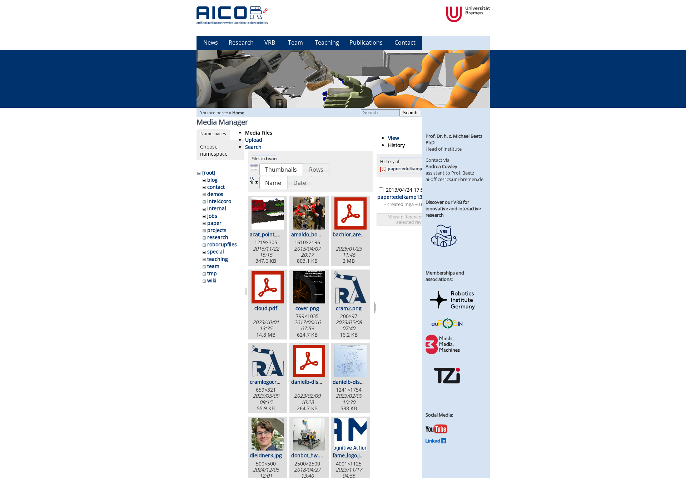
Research (241, 42)
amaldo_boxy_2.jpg (313, 234)
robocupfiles (222, 244)
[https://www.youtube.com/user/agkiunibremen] (436, 431)
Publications (366, 42)
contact (216, 186)
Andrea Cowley (441, 166)
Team (295, 42)
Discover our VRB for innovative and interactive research (453, 208)
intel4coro (219, 201)
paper (214, 223)
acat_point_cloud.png (275, 234)
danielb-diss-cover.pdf (318, 381)
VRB (269, 42)
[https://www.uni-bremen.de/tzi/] (447, 390)
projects (217, 230)
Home (238, 113)
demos (215, 194)
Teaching (327, 42)
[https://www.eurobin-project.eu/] (447, 327)
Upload (253, 139)
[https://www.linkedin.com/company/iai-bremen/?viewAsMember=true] (436, 441)
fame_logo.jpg (349, 455)
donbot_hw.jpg (309, 455)
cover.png (307, 308)
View (393, 138)
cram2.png (349, 308)
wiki (212, 280)
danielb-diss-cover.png (360, 381)
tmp (212, 273)
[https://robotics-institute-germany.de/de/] (452, 311)
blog (212, 179)
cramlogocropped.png (276, 381)
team (213, 266)
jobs (212, 215)
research (217, 237)
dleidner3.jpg (266, 455)
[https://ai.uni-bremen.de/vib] (443, 252)
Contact (405, 42)
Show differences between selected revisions (415, 219)
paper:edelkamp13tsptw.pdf (418, 169)
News (210, 42)
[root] (208, 172)
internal (216, 208)
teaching (217, 259)
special (215, 251)
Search (410, 112)
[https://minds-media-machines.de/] (443, 353)
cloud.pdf (265, 308)
